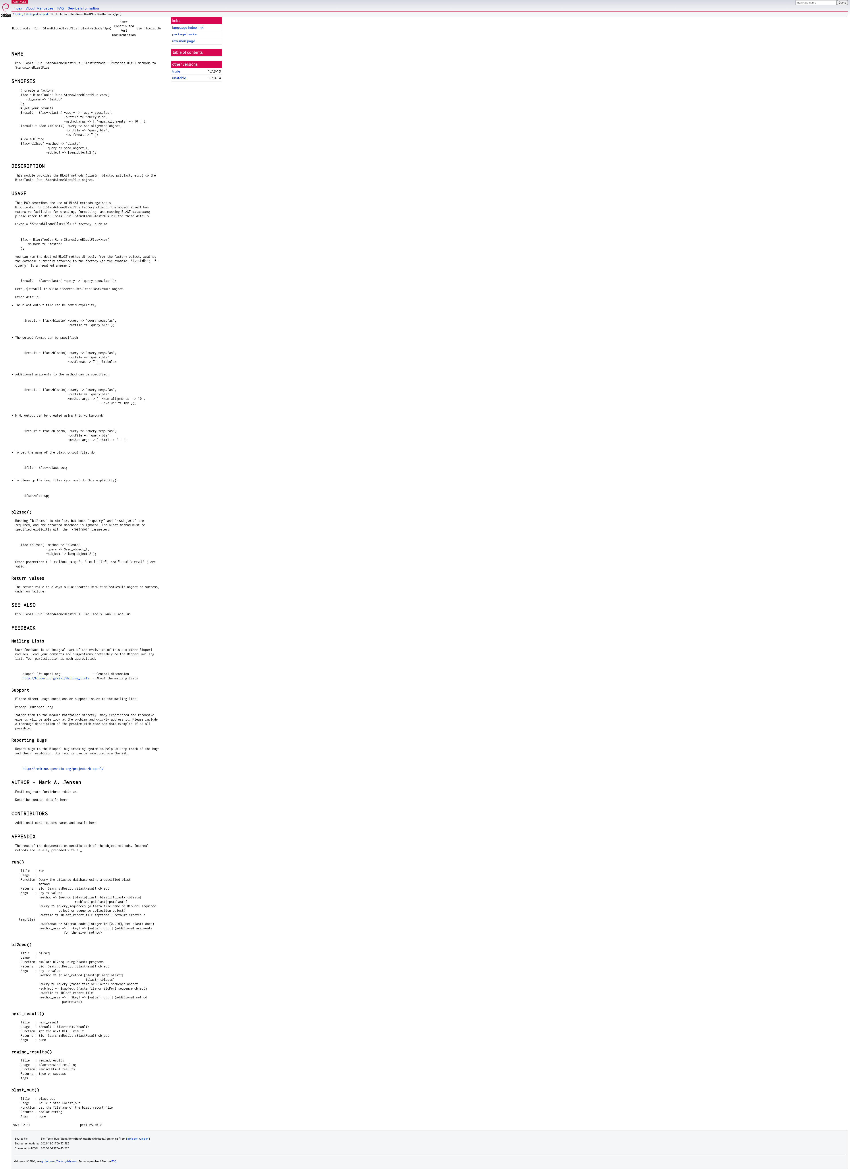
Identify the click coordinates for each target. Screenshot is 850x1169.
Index (18, 8)
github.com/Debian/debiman (59, 1161)
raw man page (183, 41)
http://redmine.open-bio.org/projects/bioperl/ (63, 769)
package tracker (184, 34)
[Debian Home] (5, 9)
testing (19, 14)
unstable (179, 78)
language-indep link (187, 27)
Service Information (83, 8)
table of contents (188, 52)
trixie (176, 71)
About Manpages (39, 8)
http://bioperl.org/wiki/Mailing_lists (56, 678)
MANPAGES (20, 1)
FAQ (60, 8)
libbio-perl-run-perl (37, 14)
